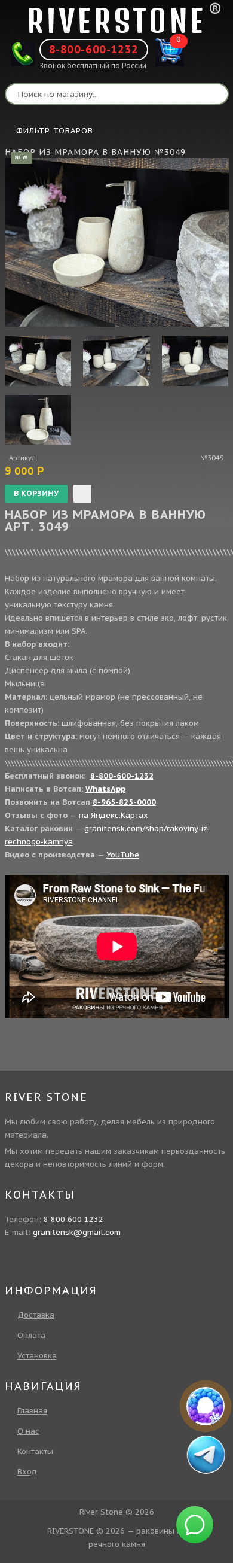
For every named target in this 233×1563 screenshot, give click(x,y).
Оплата (31, 1335)
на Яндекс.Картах (113, 815)
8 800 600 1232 (73, 1219)
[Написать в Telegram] (206, 1455)
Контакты (35, 1451)
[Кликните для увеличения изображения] (117, 242)
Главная (32, 1411)
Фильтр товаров (54, 131)
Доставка (35, 1315)
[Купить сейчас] (82, 494)
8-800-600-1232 (94, 49)
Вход (27, 1472)
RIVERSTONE (116, 20)
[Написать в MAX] (205, 1406)
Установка (37, 1356)
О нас (28, 1431)
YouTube (122, 855)
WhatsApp (105, 789)
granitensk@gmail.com (77, 1232)
